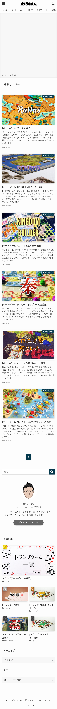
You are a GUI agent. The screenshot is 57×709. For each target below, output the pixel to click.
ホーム (7, 700)
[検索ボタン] (53, 3)
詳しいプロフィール (28, 522)
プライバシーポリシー (43, 700)
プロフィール (17, 700)
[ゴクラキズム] (28, 3)
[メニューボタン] (3, 3)
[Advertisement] (28, 43)
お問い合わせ (29, 700)
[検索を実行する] (52, 472)
